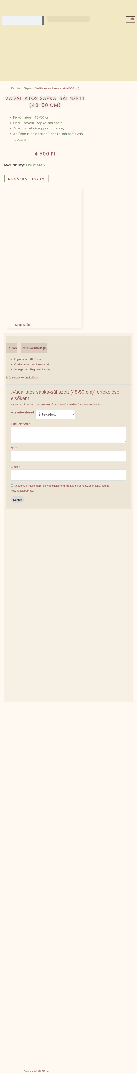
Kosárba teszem (26, 178)
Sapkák (28, 88)
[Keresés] (43, 20)
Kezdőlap (16, 88)
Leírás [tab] (11, 348)
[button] (68, 19)
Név (14, 448)
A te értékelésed (22, 412)
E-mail (15, 466)
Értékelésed (20, 424)
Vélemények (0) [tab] (34, 348)
